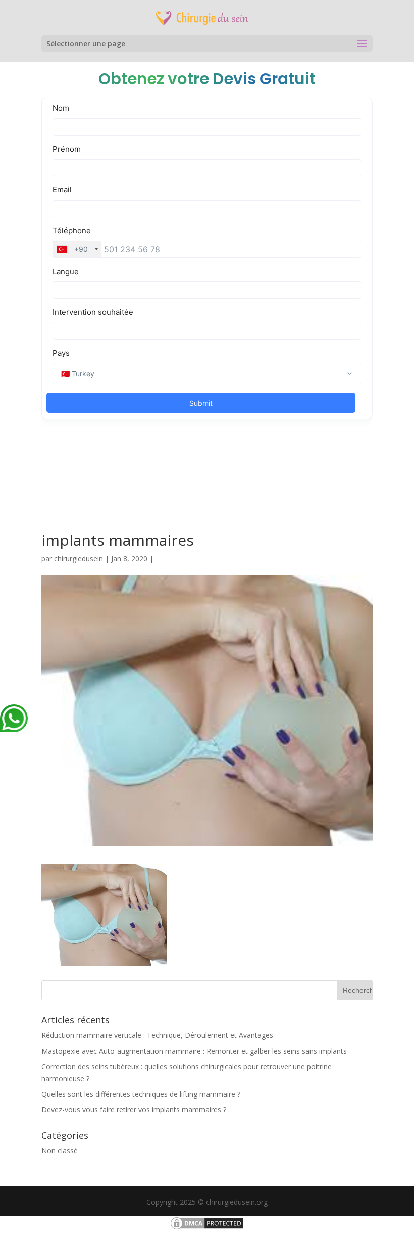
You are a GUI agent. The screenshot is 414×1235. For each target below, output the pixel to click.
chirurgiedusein (78, 558)
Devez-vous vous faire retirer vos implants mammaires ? (133, 1109)
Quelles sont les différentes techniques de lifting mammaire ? (140, 1094)
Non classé (59, 1150)
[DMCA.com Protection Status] (207, 1228)
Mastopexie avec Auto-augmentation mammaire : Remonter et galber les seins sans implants (194, 1051)
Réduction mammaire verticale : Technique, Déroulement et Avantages (157, 1035)
